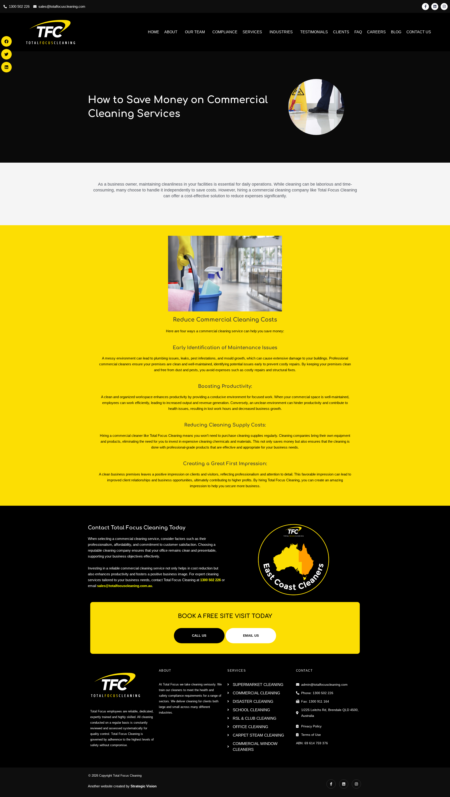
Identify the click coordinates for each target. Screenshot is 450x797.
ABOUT (170, 32)
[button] (6, 41)
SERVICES (252, 32)
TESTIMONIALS (314, 32)
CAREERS (376, 32)
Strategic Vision (144, 786)
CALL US (199, 635)
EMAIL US (251, 635)
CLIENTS (341, 32)
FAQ (358, 32)
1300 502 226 (210, 580)
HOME (153, 32)
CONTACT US (418, 32)
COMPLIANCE (224, 32)
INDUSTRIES (281, 32)
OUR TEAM (195, 32)
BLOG (396, 32)
